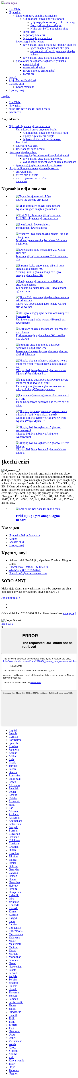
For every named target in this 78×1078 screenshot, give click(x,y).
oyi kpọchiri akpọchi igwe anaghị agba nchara (49, 161)
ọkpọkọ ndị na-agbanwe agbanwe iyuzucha (41, 60)
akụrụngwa (11, 617)
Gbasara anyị (16, 83)
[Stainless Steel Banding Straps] (38, 508)
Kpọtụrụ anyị (16, 90)
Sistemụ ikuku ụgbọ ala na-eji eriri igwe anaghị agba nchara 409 (38, 273)
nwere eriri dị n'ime (34, 67)
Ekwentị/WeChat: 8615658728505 (29, 566)
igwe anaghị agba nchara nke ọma (49, 47)
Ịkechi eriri (29, 31)
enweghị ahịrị (31, 64)
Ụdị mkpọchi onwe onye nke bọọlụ (43, 18)
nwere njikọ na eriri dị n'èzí (38, 70)
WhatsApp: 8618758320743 (25, 570)
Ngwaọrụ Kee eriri (34, 35)
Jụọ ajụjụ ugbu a (10, 597)
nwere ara (28, 73)
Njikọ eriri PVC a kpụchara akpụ (49, 28)
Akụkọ (13, 538)
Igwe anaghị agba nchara (37, 38)
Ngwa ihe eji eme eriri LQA (32, 199)
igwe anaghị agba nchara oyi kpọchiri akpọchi (49, 44)
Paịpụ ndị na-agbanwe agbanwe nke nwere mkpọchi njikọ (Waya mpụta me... (40, 388)
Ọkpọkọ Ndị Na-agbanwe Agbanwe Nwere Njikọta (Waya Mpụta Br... (41, 372)
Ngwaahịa (14, 12)
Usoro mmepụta (25, 86)
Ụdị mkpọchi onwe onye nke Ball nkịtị (52, 22)
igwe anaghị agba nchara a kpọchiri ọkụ (46, 57)
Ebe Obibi (14, 9)
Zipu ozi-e (7, 623)
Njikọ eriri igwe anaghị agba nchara (36, 15)
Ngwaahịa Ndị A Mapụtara (24, 535)
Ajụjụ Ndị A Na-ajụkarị (22, 80)
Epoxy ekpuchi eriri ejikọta (45, 25)
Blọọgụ (13, 77)
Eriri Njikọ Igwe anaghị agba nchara (37, 218)
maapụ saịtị (69, 613)
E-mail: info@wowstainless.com (28, 573)
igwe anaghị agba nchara (30, 41)
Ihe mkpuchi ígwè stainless (31, 227)
